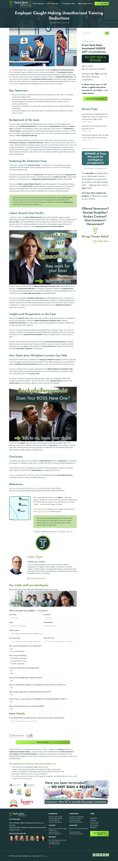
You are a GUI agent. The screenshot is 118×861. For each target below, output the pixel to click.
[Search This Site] (107, 33)
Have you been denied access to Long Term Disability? (26, 706)
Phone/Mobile (48, 622)
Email (11, 622)
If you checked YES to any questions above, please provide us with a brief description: (37, 718)
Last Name (47, 615)
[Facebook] (97, 854)
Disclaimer (93, 827)
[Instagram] (104, 854)
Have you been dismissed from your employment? (25, 646)
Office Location (14, 630)
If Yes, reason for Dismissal (17, 656)
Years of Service (49, 638)
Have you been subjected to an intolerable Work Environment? (29, 692)
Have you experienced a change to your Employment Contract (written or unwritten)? (36, 685)
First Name (12, 615)
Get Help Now (101, 3)
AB (68, 22)
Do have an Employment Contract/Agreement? (24, 668)
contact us (71, 776)
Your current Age (14, 638)
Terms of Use (94, 825)
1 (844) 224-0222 (41, 509)
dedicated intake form (54, 518)
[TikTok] (107, 854)
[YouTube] (94, 854)
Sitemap (45, 856)
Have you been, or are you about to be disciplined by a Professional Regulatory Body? (37, 699)
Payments (93, 821)
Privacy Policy (94, 823)
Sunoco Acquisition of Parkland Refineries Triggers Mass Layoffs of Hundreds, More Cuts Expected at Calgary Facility (95, 116)
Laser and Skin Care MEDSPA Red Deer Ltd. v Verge (25, 488)
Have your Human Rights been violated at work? (24, 678)
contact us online (43, 511)
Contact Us (93, 818)
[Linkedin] (100, 854)
